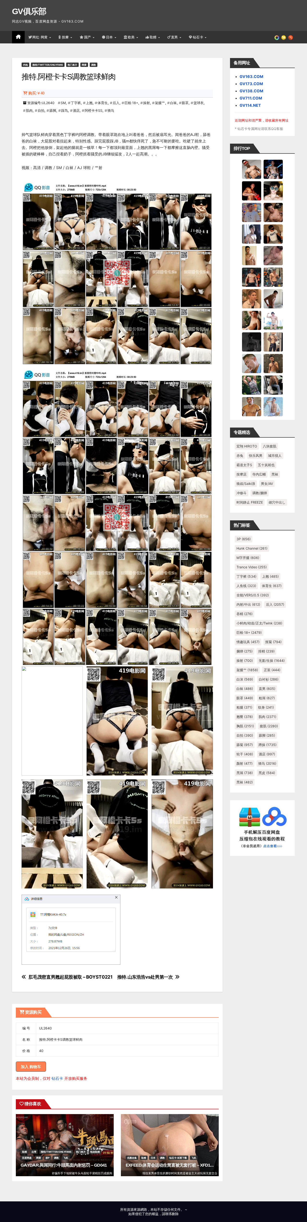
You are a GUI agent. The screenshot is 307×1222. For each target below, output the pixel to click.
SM (63, 103)
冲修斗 (241, 493)
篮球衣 (199, 103)
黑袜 (275, 474)
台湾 (33, 1151)
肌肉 (29, 110)
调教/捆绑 (259, 493)
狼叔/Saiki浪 (245, 484)
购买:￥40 (36, 93)
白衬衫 (268, 679)
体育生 (103, 103)
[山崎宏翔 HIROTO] (251, 169)
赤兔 (239, 455)
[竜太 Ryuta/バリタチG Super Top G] (273, 233)
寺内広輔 (259, 474)
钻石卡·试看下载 (178, 1157)
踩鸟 (64, 110)
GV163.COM (251, 76)
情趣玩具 (248, 642)
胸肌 (245, 726)
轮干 (244, 754)
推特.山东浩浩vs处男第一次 (145, 977)
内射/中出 (248, 604)
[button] (290, 37)
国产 (88, 37)
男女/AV (267, 484)
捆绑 (244, 651)
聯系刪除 (172, 1214)
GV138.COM (251, 90)
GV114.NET (250, 105)
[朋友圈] (276, 37)
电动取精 (95, 1151)
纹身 (266, 707)
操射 (146, 103)
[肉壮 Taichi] (251, 384)
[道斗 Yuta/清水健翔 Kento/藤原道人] (251, 298)
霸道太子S (244, 465)
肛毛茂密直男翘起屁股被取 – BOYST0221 (70, 977)
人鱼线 (246, 586)
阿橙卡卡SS (93, 110)
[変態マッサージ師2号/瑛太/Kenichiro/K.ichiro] (251, 255)
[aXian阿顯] (273, 363)
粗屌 (267, 698)
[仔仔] (251, 341)
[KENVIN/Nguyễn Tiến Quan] (273, 169)
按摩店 (241, 474)
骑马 (110, 110)
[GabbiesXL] (251, 363)
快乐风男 (255, 455)
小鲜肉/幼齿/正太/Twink (259, 623)
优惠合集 (132, 1157)
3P (243, 539)
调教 (93, 64)
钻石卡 (57, 1078)
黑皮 (267, 773)
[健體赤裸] (273, 320)
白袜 (173, 103)
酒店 (76, 110)
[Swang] (251, 190)
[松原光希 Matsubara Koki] (273, 212)
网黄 (84, 64)
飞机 (65, 1157)
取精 (154, 37)
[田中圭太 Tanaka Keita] (251, 320)
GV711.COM (251, 98)
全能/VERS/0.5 (252, 595)
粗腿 (244, 707)
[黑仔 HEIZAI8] (273, 277)
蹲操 (268, 745)
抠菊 (273, 642)
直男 (175, 37)
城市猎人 (275, 455)
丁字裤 (76, 103)
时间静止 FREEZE (249, 502)
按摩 (66, 37)
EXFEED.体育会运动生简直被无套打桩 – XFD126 (170, 1165)
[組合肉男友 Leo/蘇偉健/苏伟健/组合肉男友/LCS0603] (251, 212)
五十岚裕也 (266, 465)
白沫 (244, 679)
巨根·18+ (131, 103)
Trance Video (251, 567)
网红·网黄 (40, 37)
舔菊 (244, 745)
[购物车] (283, 37)
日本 (110, 37)
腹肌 (269, 726)
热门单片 (72, 64)
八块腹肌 (269, 446)
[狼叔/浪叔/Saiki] (273, 190)
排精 (266, 651)
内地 (25, 64)
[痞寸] (251, 277)
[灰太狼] (273, 384)
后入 (116, 103)
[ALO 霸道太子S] (273, 298)
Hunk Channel (251, 548)
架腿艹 (160, 103)
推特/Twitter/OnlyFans (47, 64)
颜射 (244, 763)
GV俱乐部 (29, 11)
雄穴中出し (277, 502)
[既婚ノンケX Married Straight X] (273, 255)
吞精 (244, 614)
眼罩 (185, 103)
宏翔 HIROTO (246, 446)
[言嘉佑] (251, 233)
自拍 (41, 110)
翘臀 (244, 717)
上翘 (89, 103)
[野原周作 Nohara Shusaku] (251, 406)
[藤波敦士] (273, 406)
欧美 (132, 37)
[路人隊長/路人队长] (273, 341)
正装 (272, 670)
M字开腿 (247, 558)
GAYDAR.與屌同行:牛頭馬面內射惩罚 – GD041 (64, 1165)
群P (47, 1157)
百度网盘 (27, 1157)
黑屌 (244, 773)
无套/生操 (272, 660)
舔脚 (52, 110)
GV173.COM (251, 83)
